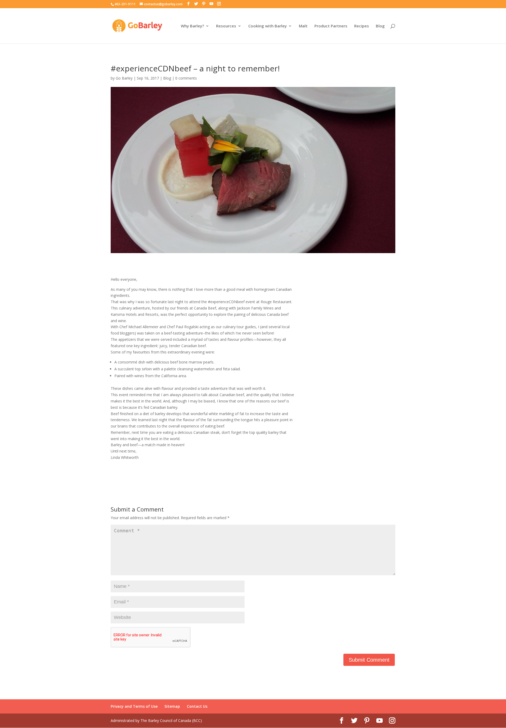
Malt (303, 26)
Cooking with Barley (267, 26)
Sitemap (172, 706)
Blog (380, 26)
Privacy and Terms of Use (134, 706)
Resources (226, 26)
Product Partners (330, 26)
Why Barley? (192, 26)
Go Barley (124, 78)
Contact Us (197, 706)
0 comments (186, 78)
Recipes (361, 26)
